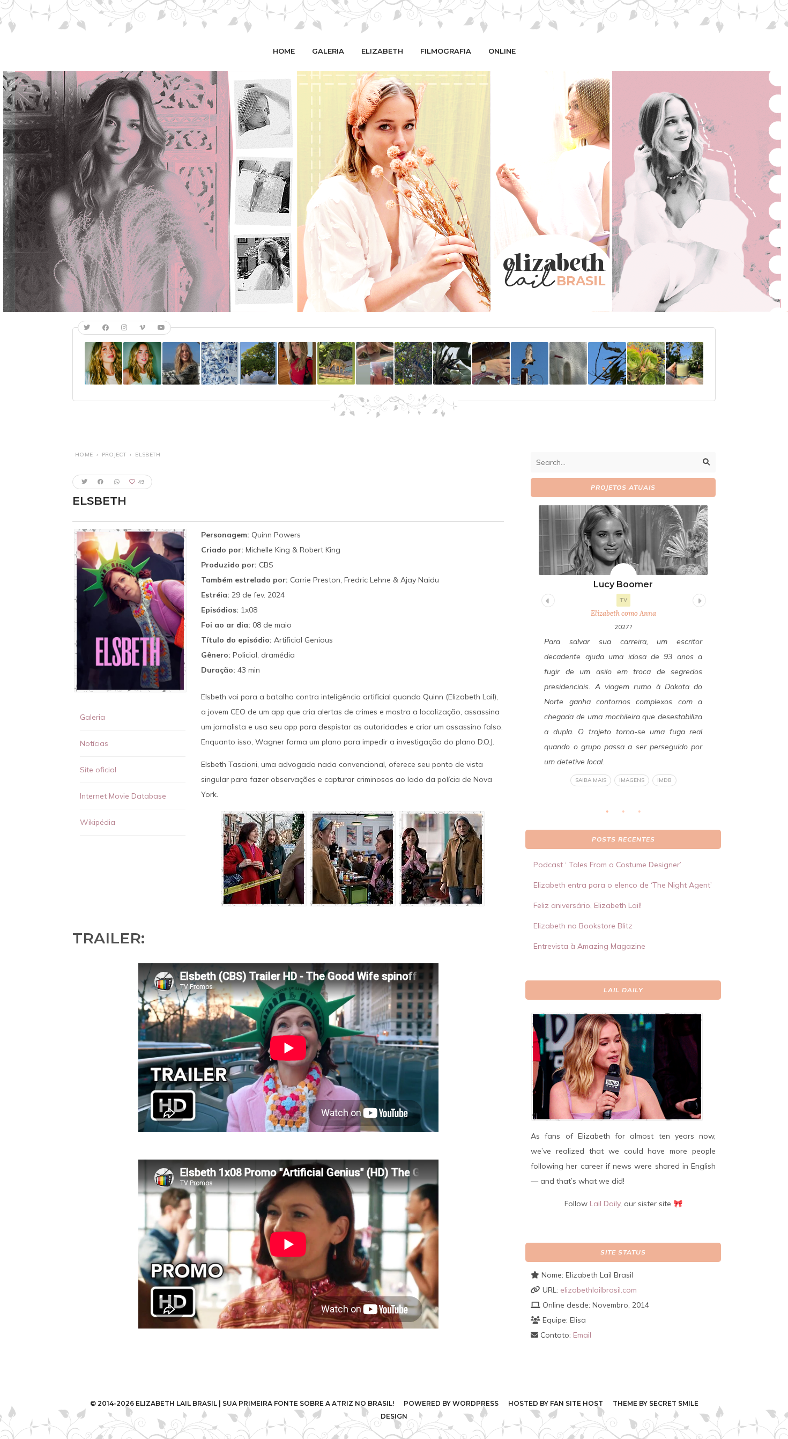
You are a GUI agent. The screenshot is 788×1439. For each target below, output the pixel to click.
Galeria (328, 51)
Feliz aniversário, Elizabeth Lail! (587, 905)
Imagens (631, 780)
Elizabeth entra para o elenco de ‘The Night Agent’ (622, 885)
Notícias (94, 743)
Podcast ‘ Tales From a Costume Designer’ (607, 864)
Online (502, 51)
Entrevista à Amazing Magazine (589, 946)
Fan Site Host (576, 1403)
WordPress (475, 1403)
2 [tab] (628, 814)
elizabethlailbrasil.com (598, 1290)
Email (582, 1335)
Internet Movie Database (123, 796)
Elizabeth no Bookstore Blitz (583, 926)
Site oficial (98, 769)
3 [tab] (645, 814)
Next (698, 599)
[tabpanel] (623, 646)
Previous (546, 599)
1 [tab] (612, 814)
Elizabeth (382, 51)
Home (284, 51)
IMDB (664, 780)
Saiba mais (590, 780)
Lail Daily (605, 1203)
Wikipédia (97, 822)
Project (114, 454)
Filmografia (445, 51)
